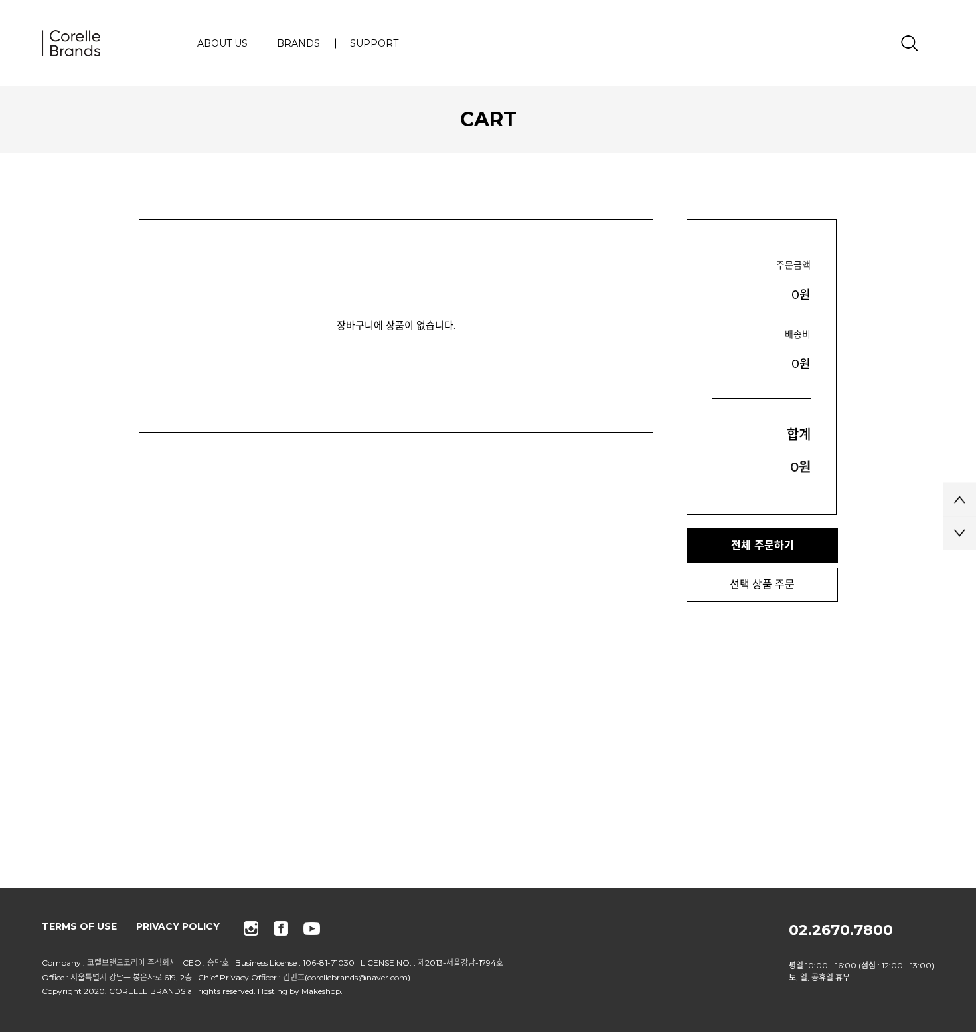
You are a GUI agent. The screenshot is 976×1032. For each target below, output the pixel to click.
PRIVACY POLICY (178, 926)
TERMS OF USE (79, 926)
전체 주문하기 (762, 545)
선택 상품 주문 (762, 584)
